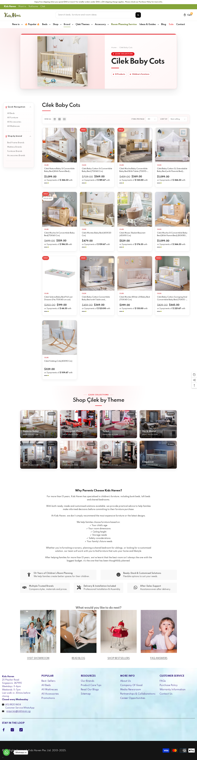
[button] (55, 119)
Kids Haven (10, 6)
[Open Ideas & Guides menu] (158, 24)
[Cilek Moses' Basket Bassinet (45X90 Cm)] (134, 209)
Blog (163, 24)
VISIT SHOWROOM (38, 658)
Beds (44, 24)
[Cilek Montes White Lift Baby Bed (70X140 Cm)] (134, 273)
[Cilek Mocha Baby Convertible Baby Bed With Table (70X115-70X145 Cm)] (134, 145)
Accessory (100, 24)
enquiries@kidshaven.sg (18, 711)
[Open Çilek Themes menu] (92, 24)
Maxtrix (22, 6)
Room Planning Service (124, 24)
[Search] (138, 15)
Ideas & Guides (147, 24)
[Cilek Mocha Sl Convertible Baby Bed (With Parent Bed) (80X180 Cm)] (172, 209)
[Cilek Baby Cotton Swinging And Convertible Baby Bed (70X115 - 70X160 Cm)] (172, 273)
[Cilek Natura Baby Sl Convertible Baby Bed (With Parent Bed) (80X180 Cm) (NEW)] (59, 145)
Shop (55, 24)
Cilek (42, 6)
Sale (171, 24)
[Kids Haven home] (12, 15)
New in (16, 24)
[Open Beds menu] (49, 24)
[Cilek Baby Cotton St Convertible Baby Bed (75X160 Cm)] (97, 145)
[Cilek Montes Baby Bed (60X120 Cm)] (97, 209)
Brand (67, 24)
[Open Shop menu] (60, 24)
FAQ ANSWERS (158, 658)
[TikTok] (21, 729)
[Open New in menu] (22, 24)
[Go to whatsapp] (6, 752)
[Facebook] (3, 729)
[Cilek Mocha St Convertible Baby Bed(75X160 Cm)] (59, 209)
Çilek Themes (83, 24)
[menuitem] (18, 113)
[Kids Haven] (38, 631)
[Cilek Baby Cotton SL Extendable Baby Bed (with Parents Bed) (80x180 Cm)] (172, 145)
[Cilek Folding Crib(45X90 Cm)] (59, 337)
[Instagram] (12, 729)
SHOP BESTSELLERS (118, 658)
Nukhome (33, 6)
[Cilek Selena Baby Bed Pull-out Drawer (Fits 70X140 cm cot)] (59, 273)
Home (113, 47)
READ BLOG (78, 658)
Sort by (163, 119)
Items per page (137, 119)
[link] (58, 575)
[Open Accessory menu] (108, 24)
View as (47, 119)
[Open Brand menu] (72, 24)
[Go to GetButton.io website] (6, 757)
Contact (180, 24)
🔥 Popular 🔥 (32, 24)
